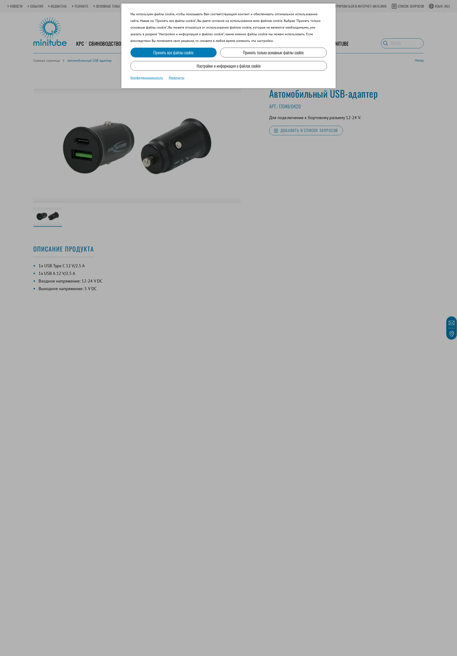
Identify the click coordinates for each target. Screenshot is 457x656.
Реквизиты (176, 78)
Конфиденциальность (146, 78)
